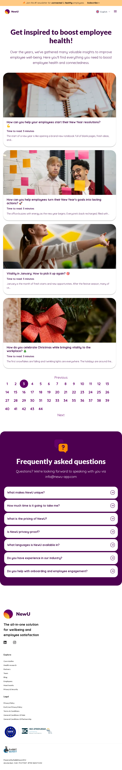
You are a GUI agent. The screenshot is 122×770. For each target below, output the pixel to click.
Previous (61, 377)
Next (61, 415)
